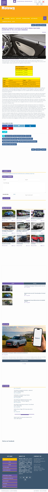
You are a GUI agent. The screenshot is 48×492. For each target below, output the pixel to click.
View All (43, 25)
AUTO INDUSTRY (34, 18)
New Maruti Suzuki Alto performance (28, 141)
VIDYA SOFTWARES (43, 490)
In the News (7, 18)
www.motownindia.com (24, 470)
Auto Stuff (18, 18)
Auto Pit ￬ (13, 18)
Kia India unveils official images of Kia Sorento (23, 243)
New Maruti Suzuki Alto (19, 136)
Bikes (9, 464)
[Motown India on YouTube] (43, 2)
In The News (6, 386)
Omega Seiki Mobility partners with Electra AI (23, 411)
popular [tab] (34, 283)
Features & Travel (26, 18)
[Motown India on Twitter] (39, 2)
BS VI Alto (28, 136)
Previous (38, 25)
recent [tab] (13, 283)
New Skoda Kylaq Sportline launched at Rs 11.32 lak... (36, 231)
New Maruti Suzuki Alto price (9, 144)
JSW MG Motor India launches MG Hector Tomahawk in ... (37, 218)
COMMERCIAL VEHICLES (6, 21)
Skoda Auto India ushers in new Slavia (36, 243)
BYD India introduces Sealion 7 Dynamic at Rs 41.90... (8, 243)
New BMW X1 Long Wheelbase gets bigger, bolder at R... (23, 231)
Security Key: (6, 194)
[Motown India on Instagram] (37, 4)
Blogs (13, 21)
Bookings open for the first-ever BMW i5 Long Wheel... (8, 231)
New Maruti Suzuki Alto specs (25, 138)
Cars (10, 462)
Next (33, 25)
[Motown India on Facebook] (36, 2)
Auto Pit (5, 459)
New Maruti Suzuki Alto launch (10, 138)
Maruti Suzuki (9, 136)
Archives (5, 483)
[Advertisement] (24, 13)
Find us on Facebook (8, 441)
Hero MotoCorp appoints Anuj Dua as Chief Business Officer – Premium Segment (23, 389)
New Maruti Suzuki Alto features (10, 141)
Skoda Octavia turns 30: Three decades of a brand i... (8, 218)
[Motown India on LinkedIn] (41, 4)
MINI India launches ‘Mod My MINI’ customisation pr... (22, 218)
